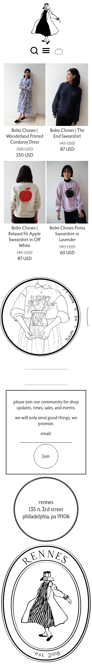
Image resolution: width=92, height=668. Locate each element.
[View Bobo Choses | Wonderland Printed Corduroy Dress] (24, 94)
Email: (46, 433)
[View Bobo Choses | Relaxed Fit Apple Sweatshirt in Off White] (24, 192)
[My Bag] (59, 51)
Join (46, 456)
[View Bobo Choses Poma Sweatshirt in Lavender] (67, 192)
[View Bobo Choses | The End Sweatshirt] (67, 94)
